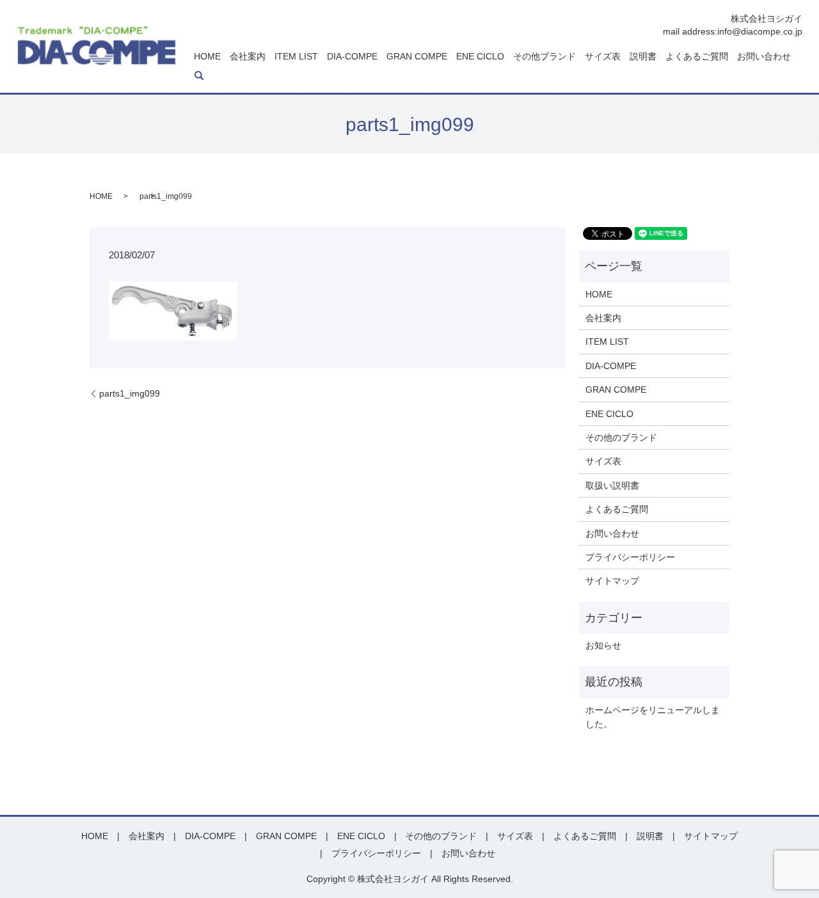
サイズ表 (603, 56)
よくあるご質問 (696, 56)
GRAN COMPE (416, 56)
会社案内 (248, 56)
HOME (207, 56)
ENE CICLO (480, 56)
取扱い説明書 (612, 485)
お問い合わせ (764, 56)
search (199, 75)
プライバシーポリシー (630, 557)
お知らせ (603, 645)
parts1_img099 (129, 393)
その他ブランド (544, 56)
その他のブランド (621, 437)
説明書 (643, 56)
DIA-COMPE (352, 56)
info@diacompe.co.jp (759, 31)
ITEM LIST (296, 56)
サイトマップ (612, 581)
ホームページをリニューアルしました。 (652, 717)
